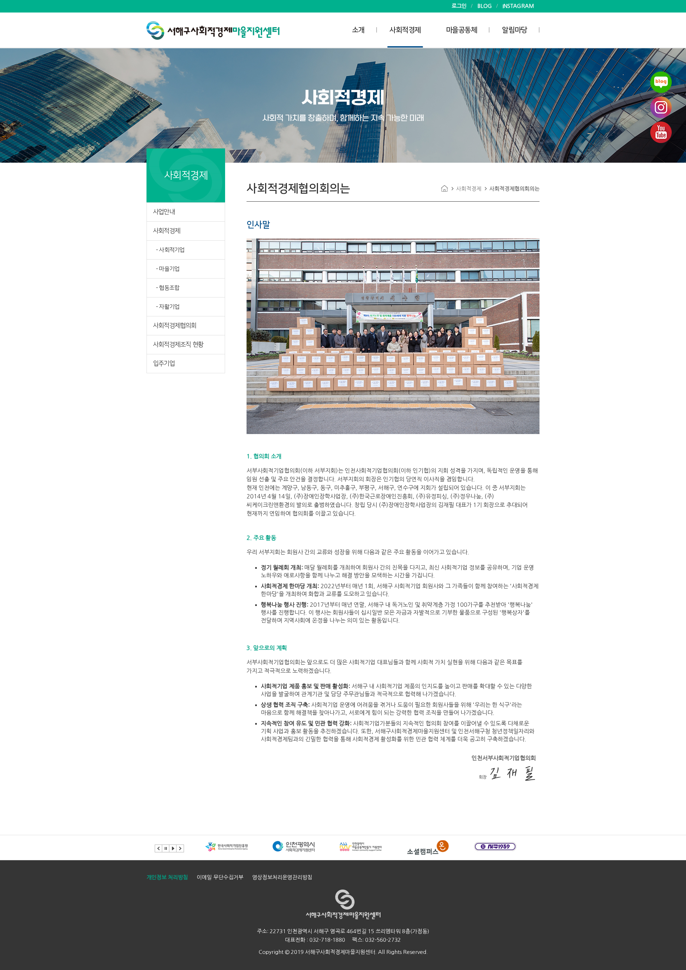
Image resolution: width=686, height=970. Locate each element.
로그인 (459, 6)
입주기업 (164, 363)
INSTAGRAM (518, 6)
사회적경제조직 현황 (178, 344)
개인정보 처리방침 (167, 877)
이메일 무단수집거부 (220, 877)
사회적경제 (405, 30)
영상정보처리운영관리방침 (282, 877)
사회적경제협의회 (175, 325)
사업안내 (164, 212)
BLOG (484, 6)
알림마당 (514, 30)
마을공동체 (461, 30)
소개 (358, 30)
